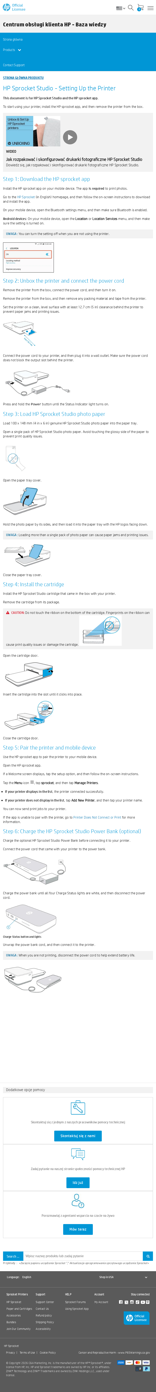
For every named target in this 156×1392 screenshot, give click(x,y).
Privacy (10, 1352)
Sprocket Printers (17, 1294)
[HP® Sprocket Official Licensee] (14, 7)
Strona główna (13, 39)
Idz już (78, 1182)
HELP (68, 1294)
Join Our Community (18, 1329)
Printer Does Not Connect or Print (97, 817)
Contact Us (42, 1309)
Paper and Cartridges (19, 1309)
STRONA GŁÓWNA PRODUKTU (23, 77)
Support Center (45, 1302)
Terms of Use (27, 1352)
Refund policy (44, 1315)
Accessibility (43, 1329)
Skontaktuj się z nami (78, 1136)
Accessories (13, 1315)
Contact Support (14, 65)
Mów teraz (78, 1229)
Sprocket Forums (75, 1302)
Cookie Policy (48, 1352)
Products (9, 50)
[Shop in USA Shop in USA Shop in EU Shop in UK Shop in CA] (122, 8)
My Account (101, 1302)
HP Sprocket (26, 197)
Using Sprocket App (77, 1309)
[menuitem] (18, 39)
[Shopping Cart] (140, 7)
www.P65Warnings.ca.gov (134, 1352)
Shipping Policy (45, 1322)
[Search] (131, 8)
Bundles (11, 1322)
